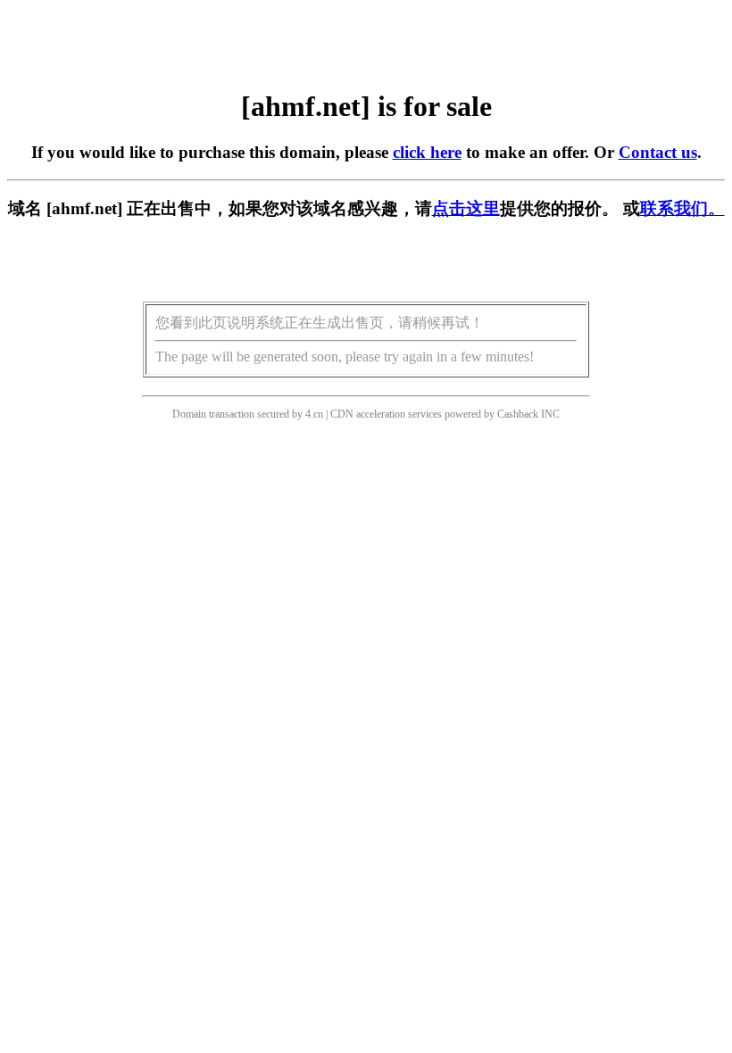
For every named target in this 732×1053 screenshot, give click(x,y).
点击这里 (466, 208)
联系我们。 (682, 208)
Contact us (658, 152)
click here (427, 152)
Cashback (517, 414)
